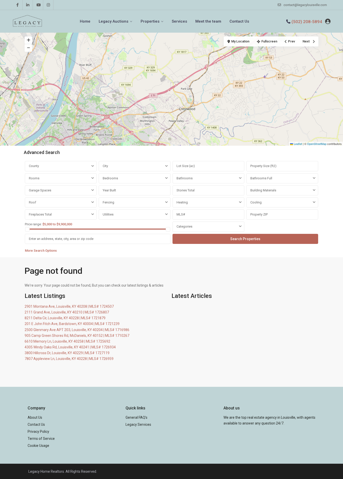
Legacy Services (138, 424)
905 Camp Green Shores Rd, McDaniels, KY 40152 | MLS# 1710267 (77, 336)
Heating (182, 202)
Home (85, 21)
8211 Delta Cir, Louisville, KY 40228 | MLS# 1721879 (65, 318)
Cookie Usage (38, 446)
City (105, 166)
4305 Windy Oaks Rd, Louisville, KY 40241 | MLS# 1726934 (70, 347)
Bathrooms (185, 178)
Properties (150, 21)
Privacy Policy (38, 432)
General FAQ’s (136, 417)
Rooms (34, 178)
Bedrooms (110, 178)
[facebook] (17, 5)
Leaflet (297, 144)
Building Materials (263, 190)
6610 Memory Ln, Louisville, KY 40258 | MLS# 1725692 (67, 341)
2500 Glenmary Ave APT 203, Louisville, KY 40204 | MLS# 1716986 (77, 330)
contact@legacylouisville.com (305, 5)
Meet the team (208, 21)
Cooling (256, 202)
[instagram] (48, 5)
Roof (32, 202)
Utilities (108, 214)
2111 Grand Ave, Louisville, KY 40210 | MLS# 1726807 (67, 312)
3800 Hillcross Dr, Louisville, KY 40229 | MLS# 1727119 (67, 353)
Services (179, 21)
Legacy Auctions (113, 21)
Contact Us (239, 21)
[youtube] (38, 5)
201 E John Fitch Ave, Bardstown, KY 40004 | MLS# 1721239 (72, 324)
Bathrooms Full (261, 178)
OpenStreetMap (316, 144)
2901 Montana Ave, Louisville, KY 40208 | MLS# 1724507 (69, 306)
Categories (184, 226)
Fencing (108, 202)
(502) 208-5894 (307, 21)
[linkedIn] (28, 5)
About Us (35, 417)
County (34, 166)
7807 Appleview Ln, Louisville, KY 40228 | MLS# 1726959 (69, 359)
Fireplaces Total (40, 214)
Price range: (33, 224)
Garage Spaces (40, 190)
